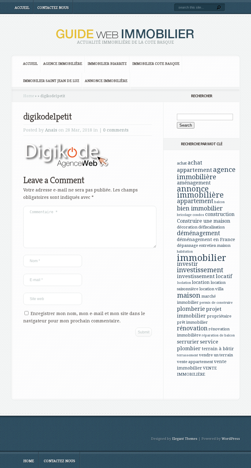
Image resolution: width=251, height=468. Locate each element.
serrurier (188, 342)
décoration (187, 227)
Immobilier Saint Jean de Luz (51, 81)
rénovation (192, 328)
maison (188, 295)
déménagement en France (206, 239)
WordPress (231, 439)
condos (198, 215)
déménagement (198, 233)
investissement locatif (204, 276)
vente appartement (195, 361)
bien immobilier (200, 208)
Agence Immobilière (62, 64)
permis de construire (216, 303)
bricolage (184, 215)
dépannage (187, 245)
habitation (185, 252)
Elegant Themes (184, 439)
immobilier (201, 258)
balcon (219, 202)
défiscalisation (211, 227)
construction (219, 214)
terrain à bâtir (218, 348)
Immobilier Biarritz (107, 64)
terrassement (187, 355)
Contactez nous (53, 8)
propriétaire (219, 316)
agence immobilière (206, 173)
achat (182, 163)
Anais (51, 130)
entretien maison (214, 245)
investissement (200, 270)
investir (187, 264)
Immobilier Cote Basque (155, 64)
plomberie (191, 309)
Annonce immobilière (106, 81)
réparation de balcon (218, 335)
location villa (211, 289)
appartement (195, 201)
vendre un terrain (216, 355)
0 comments (116, 130)
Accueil (22, 8)
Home (28, 96)
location (201, 282)
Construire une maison (203, 221)
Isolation (184, 283)
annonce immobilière (200, 191)
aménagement (194, 183)
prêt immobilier (192, 322)
